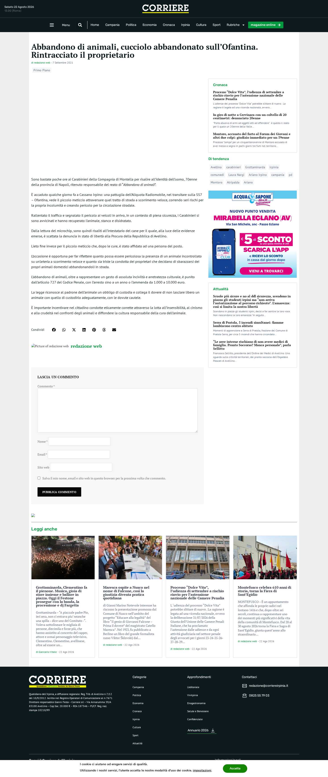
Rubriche (233, 25)
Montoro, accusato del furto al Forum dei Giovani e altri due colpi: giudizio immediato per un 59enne (252, 135)
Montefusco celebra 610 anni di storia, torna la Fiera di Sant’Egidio (264, 591)
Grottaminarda (255, 167)
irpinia (274, 167)
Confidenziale (195, 719)
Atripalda (233, 182)
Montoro (216, 182)
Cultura (201, 25)
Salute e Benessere (198, 711)
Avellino (216, 167)
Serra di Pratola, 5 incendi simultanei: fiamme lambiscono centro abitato (248, 324)
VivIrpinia (192, 695)
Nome (42, 441)
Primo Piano (41, 70)
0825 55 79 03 (259, 695)
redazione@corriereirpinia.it (268, 686)
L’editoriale (193, 687)
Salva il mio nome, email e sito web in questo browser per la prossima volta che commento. (104, 478)
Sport (216, 25)
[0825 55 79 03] (244, 695)
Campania (112, 25)
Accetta (235, 768)
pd (290, 174)
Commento (46, 386)
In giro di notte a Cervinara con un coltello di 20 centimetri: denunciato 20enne (249, 116)
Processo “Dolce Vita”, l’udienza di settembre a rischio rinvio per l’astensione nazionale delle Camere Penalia (248, 95)
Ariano (248, 182)
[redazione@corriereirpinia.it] (244, 686)
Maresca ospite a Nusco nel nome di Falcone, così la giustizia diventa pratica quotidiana (126, 592)
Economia (150, 25)
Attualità (137, 743)
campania (277, 174)
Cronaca (169, 25)
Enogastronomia (196, 703)
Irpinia (185, 25)
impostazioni (202, 770)
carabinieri (233, 167)
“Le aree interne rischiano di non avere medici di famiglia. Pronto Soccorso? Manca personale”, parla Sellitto (252, 345)
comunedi (217, 174)
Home (95, 25)
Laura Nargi (236, 174)
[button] (80, 25)
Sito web (43, 467)
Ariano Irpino (258, 174)
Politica (131, 25)
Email (42, 454)
